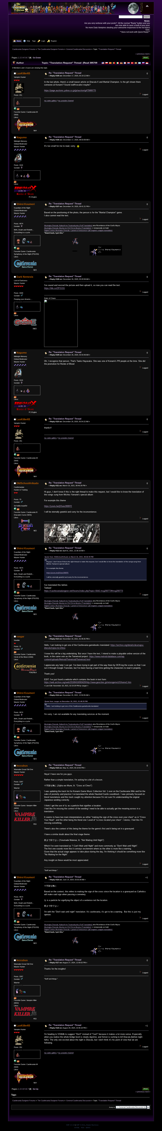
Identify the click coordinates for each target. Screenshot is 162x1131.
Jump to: (112, 1107)
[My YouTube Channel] (15, 109)
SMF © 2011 (80, 1125)
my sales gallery (50, 101)
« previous (140, 54)
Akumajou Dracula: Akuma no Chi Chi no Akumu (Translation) (67, 228)
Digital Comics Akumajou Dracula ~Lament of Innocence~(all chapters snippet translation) (78, 230)
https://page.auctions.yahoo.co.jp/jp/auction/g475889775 (70, 90)
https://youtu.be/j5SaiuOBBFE (58, 506)
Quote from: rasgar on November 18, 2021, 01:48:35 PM (66, 701)
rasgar (20, 636)
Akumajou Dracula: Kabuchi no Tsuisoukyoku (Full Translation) (68, 225)
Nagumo (21, 137)
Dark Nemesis (24, 276)
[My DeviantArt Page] (15, 249)
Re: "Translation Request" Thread (65, 73)
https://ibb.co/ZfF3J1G (54, 288)
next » (147, 54)
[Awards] (18, 109)
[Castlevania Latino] (15, 509)
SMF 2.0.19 (70, 1125)
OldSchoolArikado (27, 483)
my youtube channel (66, 101)
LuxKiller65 (23, 73)
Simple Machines (92, 1125)
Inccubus (22, 765)
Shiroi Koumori (25, 204)
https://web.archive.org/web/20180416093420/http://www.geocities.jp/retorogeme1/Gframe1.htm (87, 682)
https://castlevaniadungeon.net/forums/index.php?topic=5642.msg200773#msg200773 (83, 591)
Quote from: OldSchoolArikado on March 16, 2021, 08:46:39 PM (69, 557)
